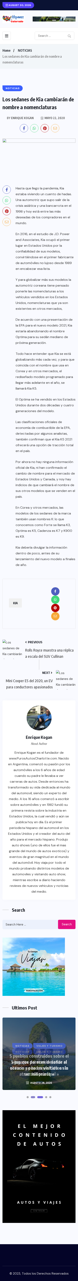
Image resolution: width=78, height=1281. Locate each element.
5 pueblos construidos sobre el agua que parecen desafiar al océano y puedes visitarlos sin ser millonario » (39, 1065)
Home (6, 50)
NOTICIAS (25, 50)
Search (67, 924)
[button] (28, 1097)
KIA (15, 603)
